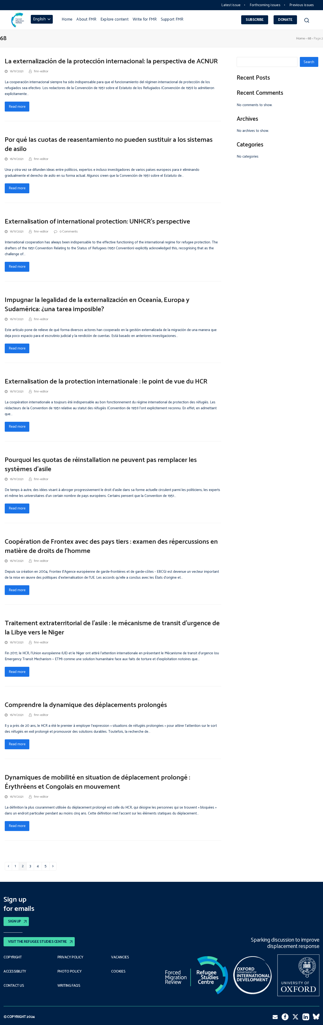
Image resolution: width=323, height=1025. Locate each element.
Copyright (13, 957)
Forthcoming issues (265, 5)
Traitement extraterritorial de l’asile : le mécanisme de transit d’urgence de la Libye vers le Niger (112, 628)
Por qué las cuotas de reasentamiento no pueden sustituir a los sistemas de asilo (109, 144)
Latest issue (230, 5)
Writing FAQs (68, 986)
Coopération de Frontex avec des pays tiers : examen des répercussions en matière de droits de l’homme (111, 546)
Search (309, 62)
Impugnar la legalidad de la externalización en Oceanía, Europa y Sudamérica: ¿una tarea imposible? (97, 305)
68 (309, 38)
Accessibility (15, 971)
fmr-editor (41, 71)
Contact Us (14, 986)
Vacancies (120, 957)
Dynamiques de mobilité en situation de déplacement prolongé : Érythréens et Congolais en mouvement (97, 782)
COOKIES (118, 971)
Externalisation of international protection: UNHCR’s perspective (97, 221)
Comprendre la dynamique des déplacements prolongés (86, 705)
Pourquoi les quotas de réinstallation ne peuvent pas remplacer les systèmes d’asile (101, 465)
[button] (307, 21)
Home (300, 38)
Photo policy (69, 971)
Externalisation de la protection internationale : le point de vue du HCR (106, 381)
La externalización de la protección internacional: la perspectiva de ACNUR (111, 61)
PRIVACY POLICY (70, 957)
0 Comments (69, 231)
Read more (17, 107)
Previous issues (301, 5)
